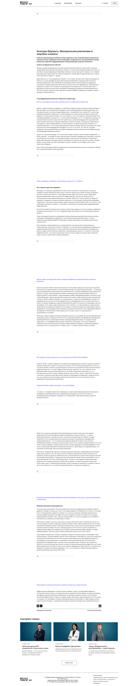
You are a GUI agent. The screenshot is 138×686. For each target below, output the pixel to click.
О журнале (57, 3)
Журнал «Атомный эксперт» (101, 681)
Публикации (68, 3)
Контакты (78, 3)
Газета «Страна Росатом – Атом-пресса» (104, 679)
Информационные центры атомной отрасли (105, 677)
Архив (114, 3)
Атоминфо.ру (96, 683)
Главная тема (26, 644)
